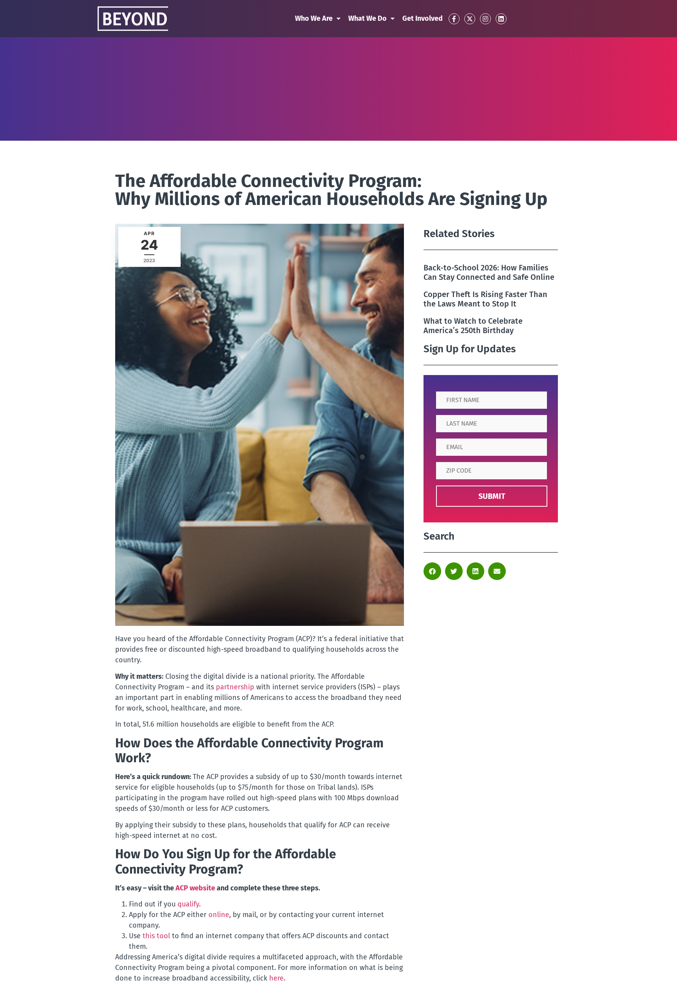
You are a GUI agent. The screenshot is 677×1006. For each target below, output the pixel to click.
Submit (491, 496)
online (218, 914)
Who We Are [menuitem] (314, 18)
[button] (432, 571)
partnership (235, 687)
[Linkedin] (501, 18)
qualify (188, 904)
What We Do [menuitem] (367, 18)
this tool (156, 936)
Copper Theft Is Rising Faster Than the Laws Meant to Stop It (485, 299)
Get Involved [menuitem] (422, 18)
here (276, 978)
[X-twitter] (469, 18)
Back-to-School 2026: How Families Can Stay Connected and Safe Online (489, 272)
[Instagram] (485, 18)
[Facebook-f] (454, 18)
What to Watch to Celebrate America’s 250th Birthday (473, 325)
